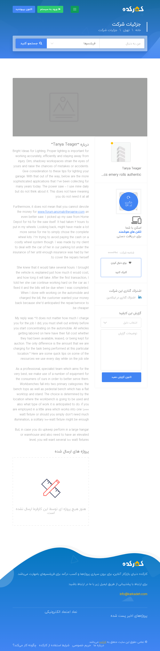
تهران (126, 30)
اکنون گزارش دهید (122, 377)
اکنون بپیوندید (24, 9)
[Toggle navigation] (75, 9)
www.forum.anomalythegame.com (61, 212)
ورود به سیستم (49, 9)
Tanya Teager (131, 168)
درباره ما (99, 645)
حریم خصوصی (81, 645)
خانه (138, 30)
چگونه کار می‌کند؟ (24, 645)
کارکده (102, 642)
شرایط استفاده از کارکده (54, 645)
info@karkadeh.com (133, 594)
